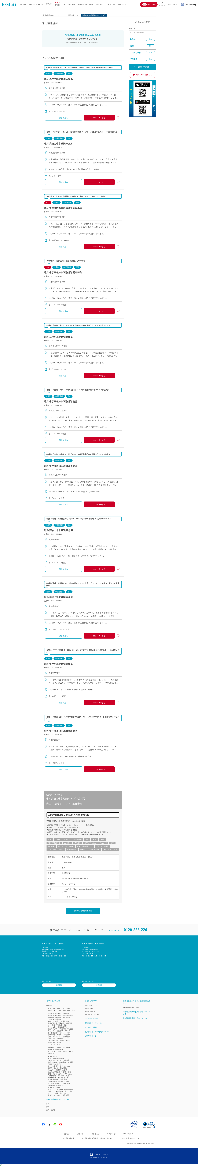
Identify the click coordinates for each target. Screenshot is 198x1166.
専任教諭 (51, 1047)
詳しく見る (63, 118)
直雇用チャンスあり (110, 849)
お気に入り (99, 4)
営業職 (59, 1042)
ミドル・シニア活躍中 (55, 849)
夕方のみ (63, 1093)
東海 (53, 1008)
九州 (62, 1008)
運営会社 (66, 1134)
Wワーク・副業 (94, 849)
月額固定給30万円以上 (55, 1060)
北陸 (73, 1010)
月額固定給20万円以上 (55, 1064)
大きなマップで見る (48, 981)
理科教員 (67, 839)
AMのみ (50, 1070)
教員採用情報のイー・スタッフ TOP (48, 15)
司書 (65, 1025)
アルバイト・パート (54, 1051)
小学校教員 (65, 1021)
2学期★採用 (52, 1078)
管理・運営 (51, 1042)
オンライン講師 (65, 1033)
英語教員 (51, 1013)
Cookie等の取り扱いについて (130, 1138)
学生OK (63, 1072)
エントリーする (99, 118)
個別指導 (60, 1031)
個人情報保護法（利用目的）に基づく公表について (98, 1138)
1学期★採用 (52, 1076)
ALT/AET (67, 1031)
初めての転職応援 (54, 843)
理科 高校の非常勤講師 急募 (58, 79)
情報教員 (58, 1017)
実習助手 (59, 1025)
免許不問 (66, 1095)
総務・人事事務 (65, 1040)
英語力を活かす (53, 1068)
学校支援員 (66, 1037)
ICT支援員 (51, 1025)
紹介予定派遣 (52, 1081)
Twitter (49, 1124)
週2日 (71, 1091)
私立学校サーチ (91, 1036)
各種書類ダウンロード (92, 1014)
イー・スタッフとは (69, 4)
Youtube (60, 1124)
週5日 (50, 1074)
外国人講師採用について (131, 1007)
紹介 (61, 1080)
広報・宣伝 (51, 1039)
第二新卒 (51, 846)
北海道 (68, 1008)
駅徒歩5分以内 (65, 1066)
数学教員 (51, 1015)
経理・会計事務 (53, 1040)
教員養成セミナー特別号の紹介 (97, 1032)
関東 (49, 1008)
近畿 (49, 839)
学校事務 (51, 1017)
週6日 (70, 1072)
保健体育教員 (52, 1023)
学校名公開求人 (53, 1080)
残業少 (82, 849)
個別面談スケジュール (93, 1023)
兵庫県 (56, 203)
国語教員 (58, 1015)
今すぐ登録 (151, 4)
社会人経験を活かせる (84, 846)
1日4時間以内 (58, 1091)
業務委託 (67, 1060)
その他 (65, 1051)
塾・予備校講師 (53, 1033)
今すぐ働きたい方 (53, 1001)
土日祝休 (67, 843)
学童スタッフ (52, 1029)
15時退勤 (77, 843)
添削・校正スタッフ (54, 1037)
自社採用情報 (52, 1062)
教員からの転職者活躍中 (56, 1058)
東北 (55, 1010)
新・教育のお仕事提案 (85, 4)
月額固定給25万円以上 (65, 1062)
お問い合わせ (122, 4)
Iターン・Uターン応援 (65, 846)
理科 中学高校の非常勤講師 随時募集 (63, 208)
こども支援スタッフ (54, 1044)
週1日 (66, 1091)
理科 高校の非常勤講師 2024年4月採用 (66, 821)
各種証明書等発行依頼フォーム (135, 1018)
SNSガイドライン (128, 1134)
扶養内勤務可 (71, 849)
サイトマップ (111, 1134)
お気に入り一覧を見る (144, 75)
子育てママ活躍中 (102, 846)
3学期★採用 (68, 1074)
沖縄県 (50, 1010)
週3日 (95, 839)
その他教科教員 (68, 1015)
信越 (59, 1010)
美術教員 (69, 1023)
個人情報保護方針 (68, 1138)
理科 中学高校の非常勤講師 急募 (60, 401)
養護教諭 (58, 1019)
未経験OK (103, 843)
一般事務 (60, 1039)
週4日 (102, 839)
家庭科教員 (66, 1017)
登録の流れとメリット (36, 4)
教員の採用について (91, 1005)
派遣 (69, 74)
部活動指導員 (62, 1027)
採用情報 (23, 4)
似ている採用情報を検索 (83, 911)
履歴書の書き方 (90, 1011)
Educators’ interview (92, 1019)
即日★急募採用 (63, 1078)
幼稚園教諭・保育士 (54, 1035)
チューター (51, 1031)
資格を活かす (64, 1068)
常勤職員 (51, 1049)
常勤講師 (58, 1047)
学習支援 (70, 1029)
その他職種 (62, 1029)
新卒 (112, 843)
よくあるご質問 (110, 4)
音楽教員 (61, 1023)
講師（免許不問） (54, 1021)
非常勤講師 (59, 74)
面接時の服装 (89, 1008)
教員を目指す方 (91, 1001)
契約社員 (51, 1053)
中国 (64, 1010)
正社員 (71, 1051)
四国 (68, 1010)
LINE (55, 1124)
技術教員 (51, 1019)
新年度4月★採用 (90, 843)
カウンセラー (52, 1027)
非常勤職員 (59, 1049)
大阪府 (48, 74)
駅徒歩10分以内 (53, 1066)
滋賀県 (48, 525)
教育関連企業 (52, 1056)
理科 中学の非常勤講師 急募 (58, 664)
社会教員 (58, 1013)
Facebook (43, 1124)
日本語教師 (66, 1035)
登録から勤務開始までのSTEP (57, 1099)
